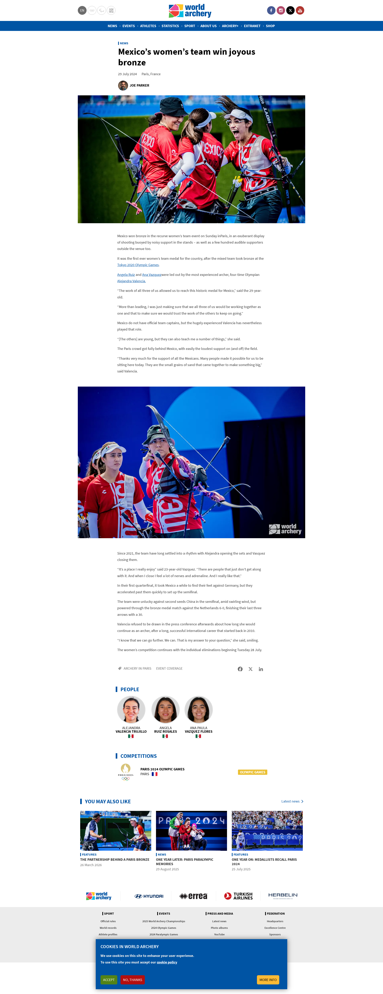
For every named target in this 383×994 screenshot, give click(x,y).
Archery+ (230, 26)
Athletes (148, 26)
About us (208, 26)
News (112, 26)
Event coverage (169, 668)
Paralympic (101, 10)
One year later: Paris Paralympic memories (184, 861)
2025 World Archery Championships (163, 921)
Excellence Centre (275, 928)
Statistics (170, 26)
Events (128, 26)
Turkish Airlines (238, 896)
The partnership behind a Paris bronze (114, 859)
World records (108, 928)
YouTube (300, 10)
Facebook (271, 10)
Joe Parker (139, 85)
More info (268, 979)
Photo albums (219, 928)
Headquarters (275, 921)
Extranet (252, 26)
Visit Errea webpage (193, 896)
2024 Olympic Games (163, 928)
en (82, 10)
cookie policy (167, 962)
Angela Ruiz (126, 274)
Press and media (220, 913)
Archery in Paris (137, 668)
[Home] (190, 10)
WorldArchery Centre (111, 10)
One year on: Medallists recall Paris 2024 (264, 861)
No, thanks (132, 979)
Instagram (280, 10)
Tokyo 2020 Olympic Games (138, 265)
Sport (189, 26)
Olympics (92, 10)
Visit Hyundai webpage (149, 896)
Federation (276, 913)
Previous (75, 842)
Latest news (290, 801)
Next (308, 842)
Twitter (290, 10)
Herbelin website (283, 896)
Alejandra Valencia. (131, 281)
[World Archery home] (100, 896)
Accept (109, 979)
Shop (270, 26)
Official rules (108, 921)
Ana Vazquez (151, 274)
